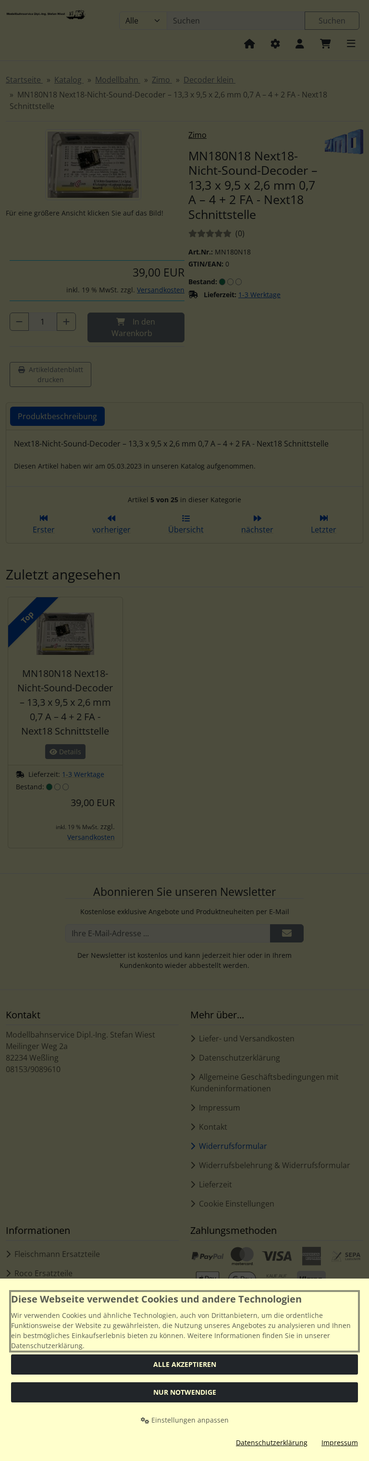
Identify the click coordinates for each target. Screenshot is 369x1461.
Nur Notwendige (184, 1392)
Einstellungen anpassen (189, 1420)
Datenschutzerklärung (272, 1442)
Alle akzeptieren (184, 1364)
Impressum (339, 1442)
